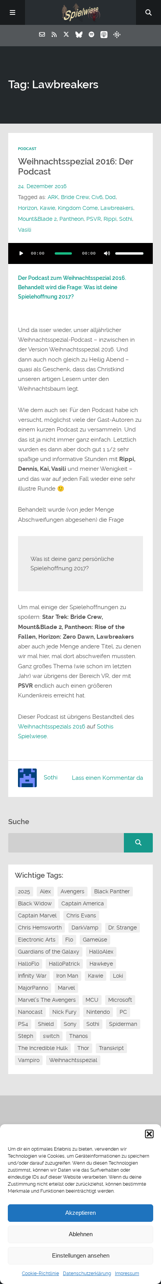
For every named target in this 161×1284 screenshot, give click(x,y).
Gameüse (95, 939)
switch (51, 1036)
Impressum (127, 1273)
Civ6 (96, 197)
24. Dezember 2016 (42, 186)
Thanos (78, 1036)
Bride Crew (75, 197)
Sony (70, 1024)
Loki (118, 976)
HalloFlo (28, 964)
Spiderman (123, 1024)
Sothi (125, 219)
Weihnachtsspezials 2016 (51, 726)
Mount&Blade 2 (37, 219)
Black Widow (35, 903)
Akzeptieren (80, 1212)
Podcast (27, 148)
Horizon (27, 208)
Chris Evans (81, 915)
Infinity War (32, 976)
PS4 (23, 1024)
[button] (149, 1134)
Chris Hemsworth (40, 927)
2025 (24, 891)
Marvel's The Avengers (47, 1000)
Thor (83, 1048)
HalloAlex (101, 952)
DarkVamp (85, 927)
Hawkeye (101, 964)
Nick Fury (64, 1012)
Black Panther (112, 891)
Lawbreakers (116, 208)
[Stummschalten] (107, 253)
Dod (110, 197)
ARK (53, 197)
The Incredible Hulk (43, 1048)
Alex (45, 891)
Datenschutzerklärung (87, 1273)
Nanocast (30, 1012)
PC (123, 1012)
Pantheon (71, 219)
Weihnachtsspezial (73, 1060)
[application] (80, 253)
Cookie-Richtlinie (40, 1273)
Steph (25, 1036)
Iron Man (67, 976)
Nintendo (98, 1012)
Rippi (110, 219)
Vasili (24, 230)
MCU (92, 1000)
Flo (69, 939)
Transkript (111, 1048)
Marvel (66, 988)
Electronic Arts (36, 939)
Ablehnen (81, 1234)
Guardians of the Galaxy (48, 952)
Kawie (47, 208)
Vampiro (28, 1060)
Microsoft (120, 1000)
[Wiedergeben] (21, 253)
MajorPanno (33, 988)
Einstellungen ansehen (80, 1255)
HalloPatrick (64, 964)
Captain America (82, 903)
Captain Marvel (37, 915)
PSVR (93, 219)
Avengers (72, 891)
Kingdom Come (78, 208)
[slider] (129, 253)
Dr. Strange (122, 927)
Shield (46, 1024)
